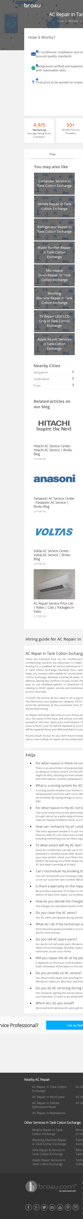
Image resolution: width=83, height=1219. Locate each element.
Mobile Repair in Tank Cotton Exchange (47, 1132)
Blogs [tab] (53, 154)
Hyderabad (41, 379)
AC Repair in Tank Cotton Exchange (49, 1089)
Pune (37, 385)
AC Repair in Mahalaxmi (48, 1113)
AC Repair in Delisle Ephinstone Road (45, 1105)
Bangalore (41, 372)
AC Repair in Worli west (48, 1097)
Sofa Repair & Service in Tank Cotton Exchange (48, 1152)
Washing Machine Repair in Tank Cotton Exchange (49, 1142)
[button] (27, 154)
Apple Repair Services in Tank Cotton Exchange (48, 1162)
